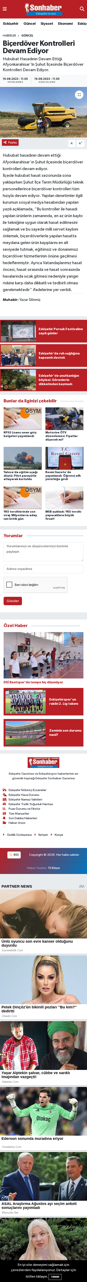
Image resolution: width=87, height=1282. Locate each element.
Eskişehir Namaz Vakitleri (25, 799)
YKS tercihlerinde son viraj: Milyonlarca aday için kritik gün (20, 515)
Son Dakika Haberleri (23, 818)
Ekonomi (65, 24)
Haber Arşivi (17, 822)
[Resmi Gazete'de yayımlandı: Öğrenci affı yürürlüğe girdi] (64, 458)
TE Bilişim (54, 868)
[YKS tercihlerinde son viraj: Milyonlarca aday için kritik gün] (23, 498)
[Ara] (82, 9)
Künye (59, 834)
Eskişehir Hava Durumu (24, 794)
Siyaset (47, 24)
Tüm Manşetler (19, 813)
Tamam (55, 1277)
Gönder (13, 601)
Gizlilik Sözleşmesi (19, 834)
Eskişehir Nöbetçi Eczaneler (27, 790)
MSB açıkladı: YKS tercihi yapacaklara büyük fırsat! (63, 515)
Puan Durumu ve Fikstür (24, 808)
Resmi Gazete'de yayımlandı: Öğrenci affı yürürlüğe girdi (63, 476)
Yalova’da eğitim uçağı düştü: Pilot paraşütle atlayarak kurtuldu (21, 476)
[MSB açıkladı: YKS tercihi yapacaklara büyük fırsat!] (64, 498)
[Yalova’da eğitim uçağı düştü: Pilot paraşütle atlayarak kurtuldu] (23, 458)
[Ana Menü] (5, 9)
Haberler (9, 35)
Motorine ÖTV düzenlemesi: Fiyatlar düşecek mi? (61, 436)
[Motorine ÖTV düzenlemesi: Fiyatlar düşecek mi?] (64, 418)
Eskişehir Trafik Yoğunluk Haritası (31, 804)
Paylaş (12, 142)
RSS (16, 854)
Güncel (29, 24)
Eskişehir (11, 24)
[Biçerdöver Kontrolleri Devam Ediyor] (43, 112)
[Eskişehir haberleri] (43, 9)
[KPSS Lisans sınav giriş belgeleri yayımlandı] (23, 418)
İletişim (43, 834)
